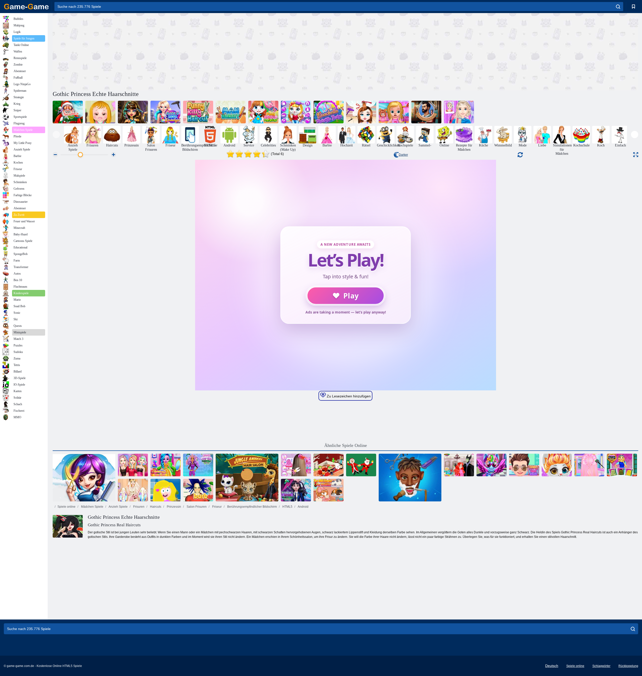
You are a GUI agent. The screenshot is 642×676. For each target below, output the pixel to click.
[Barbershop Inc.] (328, 465)
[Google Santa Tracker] (361, 465)
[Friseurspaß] (84, 477)
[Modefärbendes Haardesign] (133, 465)
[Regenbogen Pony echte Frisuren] (491, 465)
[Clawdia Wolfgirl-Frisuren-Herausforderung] (198, 465)
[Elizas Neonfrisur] (165, 112)
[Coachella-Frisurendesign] (328, 112)
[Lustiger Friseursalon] (524, 465)
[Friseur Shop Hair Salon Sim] (426, 112)
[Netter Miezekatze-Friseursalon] (557, 465)
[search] (618, 6)
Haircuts (155, 506)
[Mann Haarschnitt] (231, 112)
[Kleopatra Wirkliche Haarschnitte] (133, 112)
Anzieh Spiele (118, 506)
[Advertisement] (199, 51)
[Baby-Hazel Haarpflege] (100, 112)
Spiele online (66, 506)
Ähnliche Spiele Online (345, 445)
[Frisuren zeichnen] (165, 490)
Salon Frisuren (196, 506)
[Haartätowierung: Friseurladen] (410, 477)
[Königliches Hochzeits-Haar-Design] (133, 490)
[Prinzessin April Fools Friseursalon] (459, 465)
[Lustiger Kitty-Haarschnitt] (198, 112)
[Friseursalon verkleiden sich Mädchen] (296, 465)
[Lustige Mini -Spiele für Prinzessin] (328, 490)
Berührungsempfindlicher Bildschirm (251, 506)
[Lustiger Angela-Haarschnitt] (263, 112)
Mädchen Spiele (91, 506)
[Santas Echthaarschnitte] (68, 112)
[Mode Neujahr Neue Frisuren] (589, 465)
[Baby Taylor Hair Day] (361, 112)
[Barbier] (198, 490)
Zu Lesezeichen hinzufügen (348, 396)
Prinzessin (173, 506)
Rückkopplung (628, 666)
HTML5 (287, 506)
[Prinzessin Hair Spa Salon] (165, 465)
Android (302, 506)
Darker (403, 155)
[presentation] (56, 134)
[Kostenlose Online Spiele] (26, 6)
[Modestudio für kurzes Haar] (622, 465)
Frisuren (138, 506)
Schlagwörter (601, 666)
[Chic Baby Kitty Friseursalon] (296, 112)
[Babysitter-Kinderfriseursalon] (394, 112)
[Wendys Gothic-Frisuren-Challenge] (296, 490)
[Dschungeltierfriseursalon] (247, 477)
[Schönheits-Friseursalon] (459, 112)
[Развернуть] (635, 154)
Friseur (216, 506)
